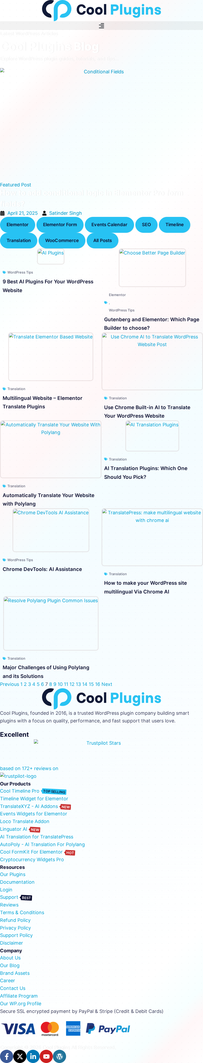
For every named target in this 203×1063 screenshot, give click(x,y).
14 (84, 684)
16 (97, 684)
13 (78, 684)
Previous (9, 684)
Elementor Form (60, 224)
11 (66, 684)
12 (72, 684)
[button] (101, 25)
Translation (19, 240)
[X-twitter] (19, 1056)
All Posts (102, 240)
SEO (146, 224)
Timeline (174, 224)
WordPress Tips (20, 272)
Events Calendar (109, 224)
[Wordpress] (59, 1056)
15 (91, 684)
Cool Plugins (56, 1047)
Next (107, 684)
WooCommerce (62, 240)
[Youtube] (46, 1056)
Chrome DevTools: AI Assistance (42, 569)
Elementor (18, 224)
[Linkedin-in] (33, 1056)
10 (60, 684)
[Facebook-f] (6, 1056)
